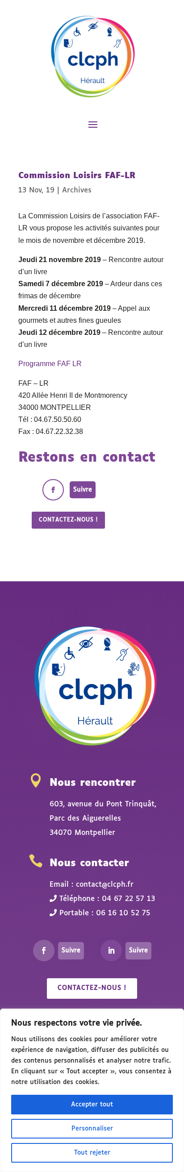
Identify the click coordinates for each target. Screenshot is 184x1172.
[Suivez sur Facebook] (53, 489)
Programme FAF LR (50, 363)
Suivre (82, 490)
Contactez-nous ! (68, 520)
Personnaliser (92, 1129)
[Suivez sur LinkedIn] (111, 950)
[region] (92, 1090)
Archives (77, 190)
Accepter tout (92, 1104)
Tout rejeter (92, 1153)
